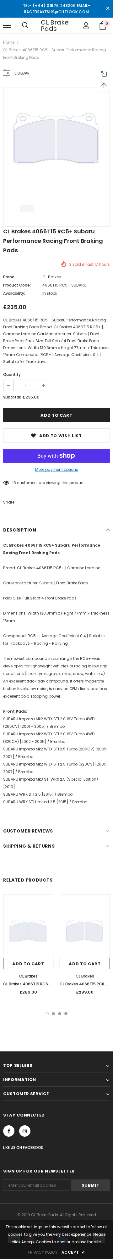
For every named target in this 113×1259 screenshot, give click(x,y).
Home (8, 42)
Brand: (9, 277)
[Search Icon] (25, 25)
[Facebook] (8, 1131)
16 (14, 482)
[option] (56, 141)
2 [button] (53, 1013)
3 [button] (59, 1013)
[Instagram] (24, 1131)
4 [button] (65, 1013)
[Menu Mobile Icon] (7, 25)
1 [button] (47, 1013)
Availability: (14, 293)
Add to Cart (28, 964)
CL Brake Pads (55, 25)
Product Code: (17, 285)
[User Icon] (86, 25)
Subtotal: (12, 397)
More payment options (56, 469)
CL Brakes (51, 277)
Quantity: (12, 374)
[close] (108, 9)
